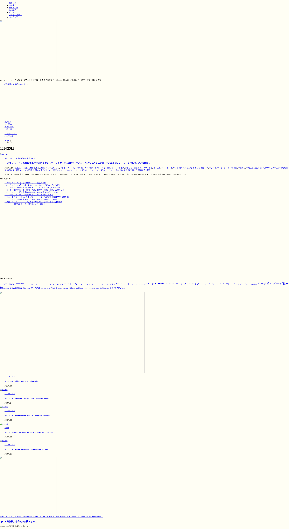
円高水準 (266, 168)
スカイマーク (117, 284)
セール (126, 284)
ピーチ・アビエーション (229, 284)
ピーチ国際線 (252, 284)
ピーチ (7, 131)
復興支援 (10, 170)
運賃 (111, 288)
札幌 (69, 288)
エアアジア (19, 284)
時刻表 (65, 288)
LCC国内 (8, 124)
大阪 (24, 288)
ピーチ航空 (265, 283)
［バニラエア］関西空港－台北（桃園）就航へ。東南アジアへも (31, 199)
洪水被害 (38, 170)
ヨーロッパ (228, 168)
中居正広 (249, 168)
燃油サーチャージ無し (91, 170)
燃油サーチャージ (74, 170)
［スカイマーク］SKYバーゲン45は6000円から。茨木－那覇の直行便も (33, 202)
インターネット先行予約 (70, 168)
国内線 (12, 288)
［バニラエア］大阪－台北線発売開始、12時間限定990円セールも (31, 192)
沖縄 (78, 288)
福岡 (102, 288)
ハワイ (185, 168)
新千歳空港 (52, 288)
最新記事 (8, 122)
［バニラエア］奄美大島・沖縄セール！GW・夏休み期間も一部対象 (32, 188)
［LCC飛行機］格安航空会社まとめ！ (15, 84)
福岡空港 (106, 288)
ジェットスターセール (104, 284)
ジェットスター (11, 134)
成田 (28, 288)
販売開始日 (132, 170)
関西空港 (119, 288)
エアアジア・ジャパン (42, 284)
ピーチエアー (203, 284)
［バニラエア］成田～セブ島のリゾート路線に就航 (25, 183)
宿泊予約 (8, 129)
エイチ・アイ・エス (102, 168)
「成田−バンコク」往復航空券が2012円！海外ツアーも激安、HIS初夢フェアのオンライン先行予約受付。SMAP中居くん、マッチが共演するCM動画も (77, 163)
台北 (7, 288)
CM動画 (32, 168)
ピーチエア (193, 284)
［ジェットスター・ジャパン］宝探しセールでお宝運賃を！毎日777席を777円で (37, 197)
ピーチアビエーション (176, 284)
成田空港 (30, 170)
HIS (37, 168)
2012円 (25, 168)
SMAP (42, 168)
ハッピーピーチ (139, 284)
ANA (1, 284)
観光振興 (123, 170)
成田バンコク (20, 170)
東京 (73, 288)
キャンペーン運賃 (55, 284)
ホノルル (212, 168)
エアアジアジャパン (29, 284)
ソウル (145, 168)
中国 (235, 168)
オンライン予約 (118, 168)
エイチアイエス (87, 168)
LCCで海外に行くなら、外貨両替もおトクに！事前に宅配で (29, 195)
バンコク (193, 168)
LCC (5, 284)
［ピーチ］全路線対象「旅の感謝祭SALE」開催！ (25, 204)
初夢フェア (275, 168)
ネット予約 (177, 168)
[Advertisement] (144, 103)
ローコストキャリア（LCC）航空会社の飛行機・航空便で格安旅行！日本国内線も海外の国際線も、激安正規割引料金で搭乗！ (51, 517)
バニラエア (9, 136)
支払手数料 (44, 288)
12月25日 (18, 168)
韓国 (148, 170)
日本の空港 (9, 127)
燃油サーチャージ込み (110, 170)
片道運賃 (97, 288)
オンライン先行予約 (133, 168)
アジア (48, 168)
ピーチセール (213, 284)
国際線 (19, 288)
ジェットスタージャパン (89, 284)
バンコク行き (202, 168)
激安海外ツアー (59, 170)
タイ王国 (156, 168)
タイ (150, 168)
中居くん (241, 168)
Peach (11, 284)
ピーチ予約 (243, 284)
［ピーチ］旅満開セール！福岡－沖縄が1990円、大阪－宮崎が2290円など (34, 190)
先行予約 (258, 168)
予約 (4, 288)
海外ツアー (47, 170)
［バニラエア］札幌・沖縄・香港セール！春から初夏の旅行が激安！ (33, 185)
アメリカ (55, 168)
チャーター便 (166, 168)
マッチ (220, 168)
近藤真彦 (141, 170)
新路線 (60, 288)
